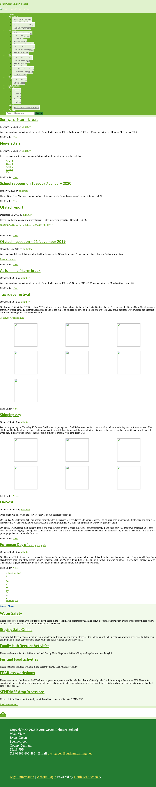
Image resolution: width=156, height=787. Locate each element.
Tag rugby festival (15, 294)
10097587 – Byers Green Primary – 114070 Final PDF (26, 225)
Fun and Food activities (19, 659)
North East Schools (87, 777)
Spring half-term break (19, 119)
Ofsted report (11, 207)
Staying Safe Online (16, 629)
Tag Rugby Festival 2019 (12, 317)
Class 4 (9, 172)
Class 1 (9, 164)
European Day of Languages (23, 544)
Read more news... (9, 704)
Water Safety (11, 613)
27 (7, 597)
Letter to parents (8, 259)
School (9, 161)
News (15, 137)
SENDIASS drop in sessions (22, 692)
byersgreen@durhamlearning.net (70, 753)
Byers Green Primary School (14, 3)
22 (7, 586)
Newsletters (10, 143)
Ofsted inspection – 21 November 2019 (33, 241)
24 (7, 592)
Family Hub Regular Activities (24, 645)
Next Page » (12, 600)
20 (7, 581)
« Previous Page (14, 573)
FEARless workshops (17, 672)
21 (7, 584)
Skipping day (10, 414)
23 (7, 589)
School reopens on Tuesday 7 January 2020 (35, 183)
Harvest (6, 502)
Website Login (46, 777)
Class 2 (9, 166)
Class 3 (9, 169)
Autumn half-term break (20, 270)
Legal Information (22, 777)
